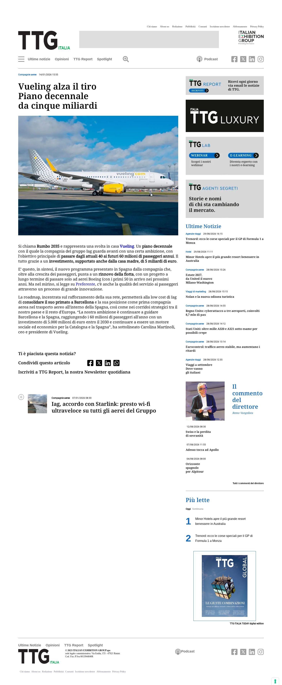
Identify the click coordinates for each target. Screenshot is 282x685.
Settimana (197, 509)
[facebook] (234, 59)
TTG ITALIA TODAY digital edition (247, 623)
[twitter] (242, 59)
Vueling (127, 246)
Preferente (85, 284)
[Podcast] (199, 59)
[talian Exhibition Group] (251, 37)
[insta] (260, 59)
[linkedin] (251, 59)
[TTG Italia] (44, 40)
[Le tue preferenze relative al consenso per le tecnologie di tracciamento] (275, 681)
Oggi (188, 509)
